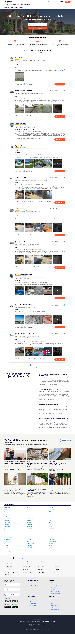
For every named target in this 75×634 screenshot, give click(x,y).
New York (29, 533)
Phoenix (6, 509)
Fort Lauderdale (8, 537)
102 (44, 365)
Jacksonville (7, 539)
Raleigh (28, 541)
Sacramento (7, 522)
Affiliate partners (54, 611)
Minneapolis (29, 520)
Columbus (29, 549)
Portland (51, 507)
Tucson (6, 511)
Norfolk (51, 537)
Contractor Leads (32, 603)
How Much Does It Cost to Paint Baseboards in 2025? (58, 464)
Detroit (28, 516)
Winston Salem (30, 543)
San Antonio (52, 533)
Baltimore (29, 511)
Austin (50, 522)
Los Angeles (7, 518)
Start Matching (37, 28)
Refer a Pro (53, 587)
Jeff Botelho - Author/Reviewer (11, 461)
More (22, 4)
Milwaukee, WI (10, 566)
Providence (52, 516)
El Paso (51, 526)
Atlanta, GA (10, 561)
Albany (28, 530)
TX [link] (8, 7)
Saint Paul (29, 522)
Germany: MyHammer (30, 621)
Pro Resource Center (33, 601)
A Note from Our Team (55, 591)
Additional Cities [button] (7, 574)
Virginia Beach (52, 541)
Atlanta (6, 547)
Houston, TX (25, 564)
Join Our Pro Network (33, 599)
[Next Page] (47, 365)
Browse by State (18, 558)
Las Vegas (29, 528)
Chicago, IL (41, 561)
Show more (63, 70)
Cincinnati (29, 545)
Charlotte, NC (26, 561)
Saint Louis (29, 526)
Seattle (51, 543)
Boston (28, 514)
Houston (51, 530)
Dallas (50, 524)
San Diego (6, 524)
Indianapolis (7, 552)
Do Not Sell (38, 624)
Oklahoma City (30, 552)
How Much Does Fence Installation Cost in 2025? (36, 489)
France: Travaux (22, 621)
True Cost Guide (54, 583)
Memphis (51, 518)
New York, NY (57, 566)
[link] (37, 60)
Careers (52, 601)
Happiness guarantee (55, 609)
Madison (51, 545)
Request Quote (59, 84)
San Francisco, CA (27, 572)
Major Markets (9, 504)
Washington (7, 535)
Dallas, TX (56, 561)
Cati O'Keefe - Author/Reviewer (34, 486)
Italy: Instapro (37, 621)
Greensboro (30, 539)
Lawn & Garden (16, 4)
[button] (19, 76)
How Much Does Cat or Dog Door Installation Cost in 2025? (13, 489)
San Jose (6, 528)
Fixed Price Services (33, 585)
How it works (53, 598)
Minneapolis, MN (26, 566)
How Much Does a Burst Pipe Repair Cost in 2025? (14, 464)
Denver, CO (10, 564)
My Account (53, 582)
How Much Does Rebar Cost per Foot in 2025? (37, 464)
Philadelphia (52, 511)
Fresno (6, 514)
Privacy (30, 624)
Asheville (29, 535)
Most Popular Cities (8, 558)
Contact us (53, 607)
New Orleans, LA (42, 566)
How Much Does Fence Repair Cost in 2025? (59, 489)
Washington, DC (57, 572)
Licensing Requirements (55, 593)
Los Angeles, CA (42, 564)
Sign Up (67, 1)
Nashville (51, 520)
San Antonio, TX (57, 569)
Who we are (53, 599)
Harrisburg (51, 509)
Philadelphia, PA (11, 569)
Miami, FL (56, 564)
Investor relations (54, 605)
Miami (5, 541)
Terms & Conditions (44, 626)
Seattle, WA (41, 572)
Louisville (29, 507)
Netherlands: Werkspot (45, 621)
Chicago (6, 549)
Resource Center (54, 585)
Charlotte (29, 537)
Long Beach (7, 516)
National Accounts (32, 605)
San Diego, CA (10, 572)
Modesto (6, 520)
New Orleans (30, 509)
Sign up (12, 594)
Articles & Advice (27, 4)
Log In (61, 1)
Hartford (6, 533)
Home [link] (5, 7)
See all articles (65, 440)
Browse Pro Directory (33, 583)
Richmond (51, 539)
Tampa (6, 545)
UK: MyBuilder (53, 621)
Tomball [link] (12, 7)
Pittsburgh (51, 514)
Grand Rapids (30, 518)
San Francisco (7, 526)
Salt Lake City (52, 535)
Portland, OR (26, 569)
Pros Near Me (53, 589)
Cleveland (29, 547)
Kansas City (29, 524)
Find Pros (31, 582)
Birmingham (7, 507)
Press (52, 603)
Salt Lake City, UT (42, 569)
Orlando (6, 543)
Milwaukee (51, 547)
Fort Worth (51, 528)
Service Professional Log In (34, 598)
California (34, 624)
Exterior (10, 4)
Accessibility (43, 625)
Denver (6, 530)
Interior (6, 4)
